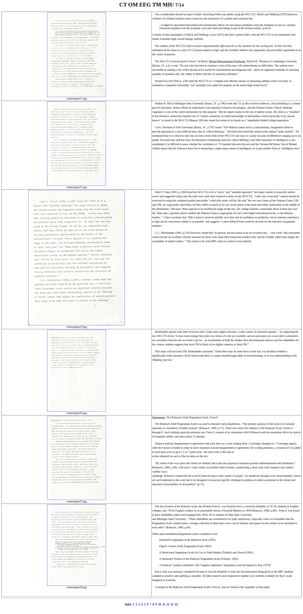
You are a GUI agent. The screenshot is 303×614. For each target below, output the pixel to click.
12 (167, 604)
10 (159, 604)
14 (176, 604)
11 (163, 604)
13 (172, 604)
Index (128, 604)
